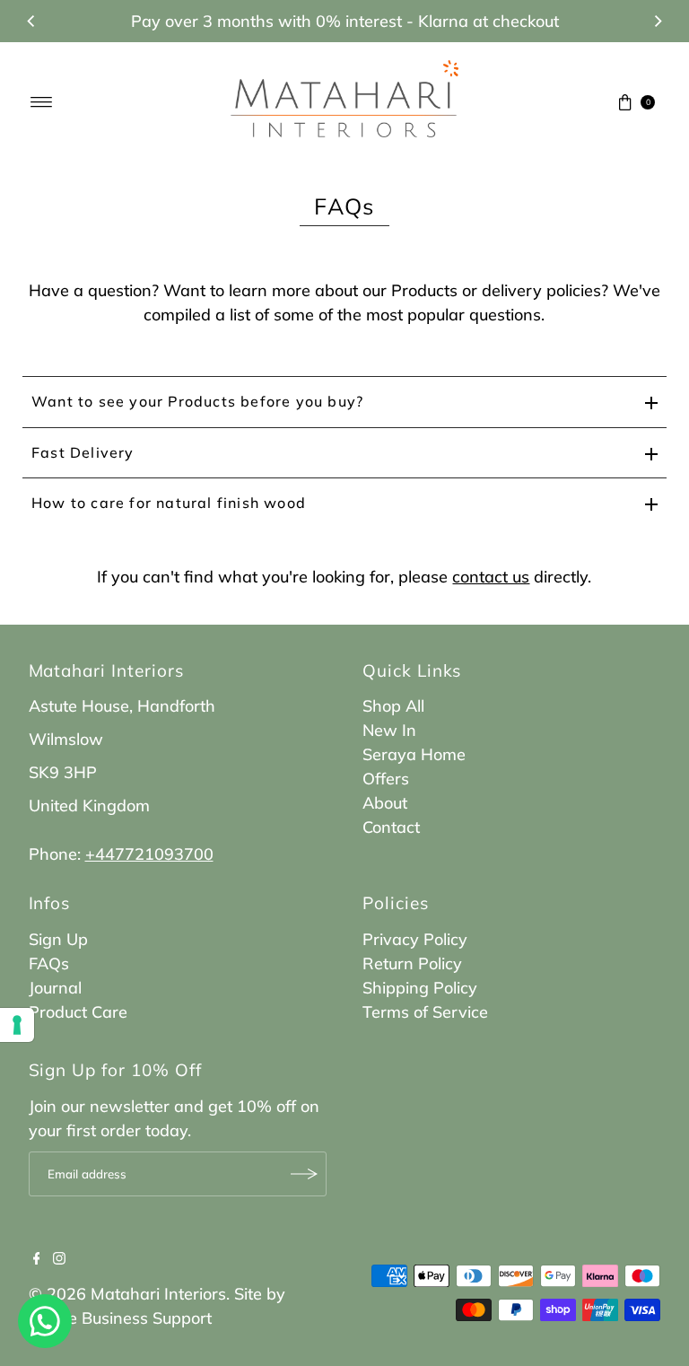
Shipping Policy (419, 987)
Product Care (78, 1012)
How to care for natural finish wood (168, 503)
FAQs (49, 963)
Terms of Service (425, 1012)
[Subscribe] (304, 1173)
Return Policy (412, 963)
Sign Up (58, 939)
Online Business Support (120, 1318)
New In (389, 730)
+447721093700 (149, 854)
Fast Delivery (83, 452)
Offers (385, 778)
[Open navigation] (42, 102)
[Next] (658, 22)
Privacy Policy (414, 939)
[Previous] (31, 22)
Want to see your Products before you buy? (197, 401)
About (384, 802)
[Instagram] (59, 1259)
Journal (55, 987)
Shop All (393, 706)
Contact (391, 827)
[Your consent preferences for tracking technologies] (17, 1025)
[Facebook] (36, 1259)
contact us (490, 576)
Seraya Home (414, 754)
